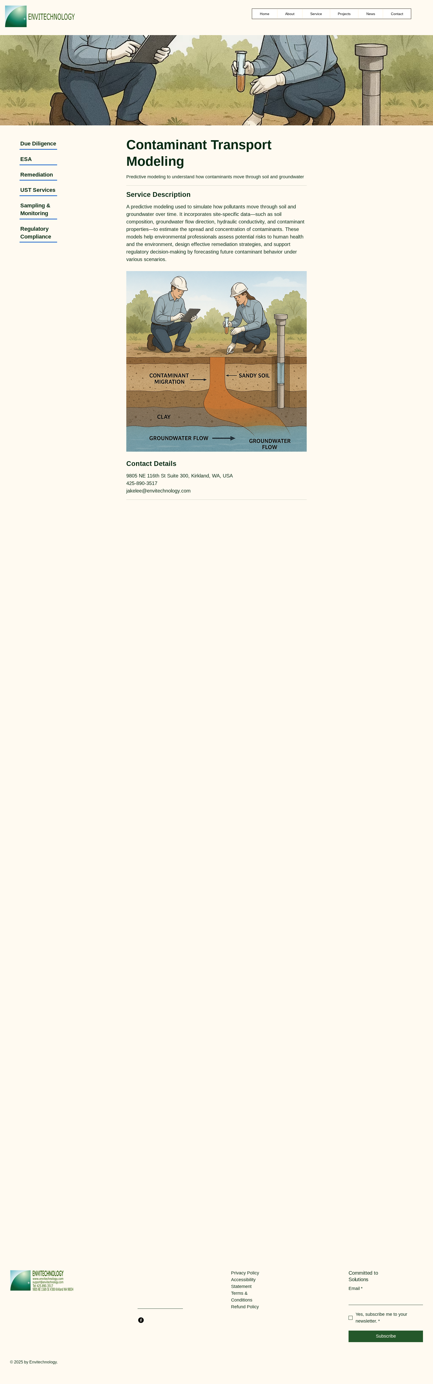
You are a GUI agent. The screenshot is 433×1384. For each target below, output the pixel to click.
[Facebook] (141, 1320)
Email (356, 1288)
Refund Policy (245, 1306)
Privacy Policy (245, 1272)
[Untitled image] (216, 361)
